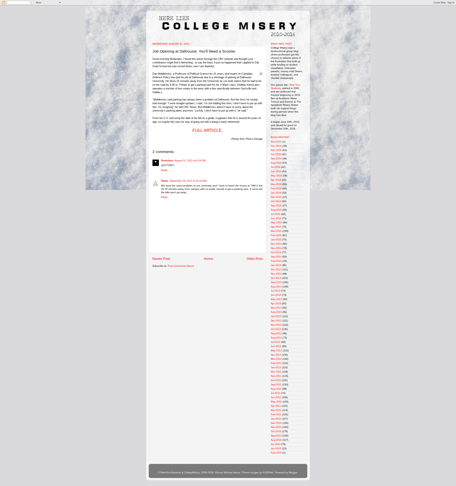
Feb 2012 (276, 363)
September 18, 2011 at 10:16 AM (187, 181)
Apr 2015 (276, 226)
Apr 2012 (276, 355)
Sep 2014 (276, 256)
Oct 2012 (276, 329)
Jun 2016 (276, 171)
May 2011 (276, 401)
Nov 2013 (276, 273)
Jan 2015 (276, 239)
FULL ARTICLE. (207, 130)
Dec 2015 (276, 197)
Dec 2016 (276, 146)
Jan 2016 (276, 192)
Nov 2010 (276, 427)
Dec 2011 (276, 371)
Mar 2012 (276, 359)
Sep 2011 (276, 384)
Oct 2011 (276, 380)
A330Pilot (268, 472)
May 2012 (276, 350)
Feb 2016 (276, 188)
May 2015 (276, 222)
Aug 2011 (276, 389)
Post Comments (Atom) (181, 266)
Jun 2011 (276, 397)
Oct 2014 (276, 252)
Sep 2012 (276, 333)
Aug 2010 (276, 440)
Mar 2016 (276, 184)
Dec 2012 (276, 320)
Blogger (293, 472)
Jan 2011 (276, 418)
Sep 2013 (276, 282)
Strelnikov (167, 160)
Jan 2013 (276, 316)
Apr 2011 (276, 406)
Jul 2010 (275, 444)
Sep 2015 (276, 205)
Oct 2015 (276, 201)
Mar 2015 (276, 231)
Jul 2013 (275, 290)
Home (208, 259)
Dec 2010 (276, 423)
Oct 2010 (276, 431)
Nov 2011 (276, 376)
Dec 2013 (276, 269)
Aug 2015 (276, 210)
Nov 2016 (276, 150)
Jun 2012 (276, 346)
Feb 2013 (276, 312)
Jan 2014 (276, 265)
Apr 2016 (276, 180)
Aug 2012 (276, 337)
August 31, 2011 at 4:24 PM (190, 160)
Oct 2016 (276, 154)
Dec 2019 (276, 141)
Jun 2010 (276, 448)
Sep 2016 (276, 158)
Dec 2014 (276, 244)
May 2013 (276, 299)
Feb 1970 (276, 452)
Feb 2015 (276, 235)
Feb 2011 (276, 414)
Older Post (255, 259)
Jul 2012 (275, 342)
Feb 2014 (276, 261)
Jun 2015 (276, 218)
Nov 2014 (276, 248)
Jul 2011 (275, 393)
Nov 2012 (276, 325)
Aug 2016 (276, 163)
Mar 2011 (276, 410)
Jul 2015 (275, 214)
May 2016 (276, 175)
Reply (164, 170)
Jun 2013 (276, 295)
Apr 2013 (276, 303)
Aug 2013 (276, 286)
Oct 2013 (276, 278)
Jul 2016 (275, 167)
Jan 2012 (276, 367)
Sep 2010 (276, 435)
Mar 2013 (276, 307)
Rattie (164, 181)
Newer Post (161, 259)
